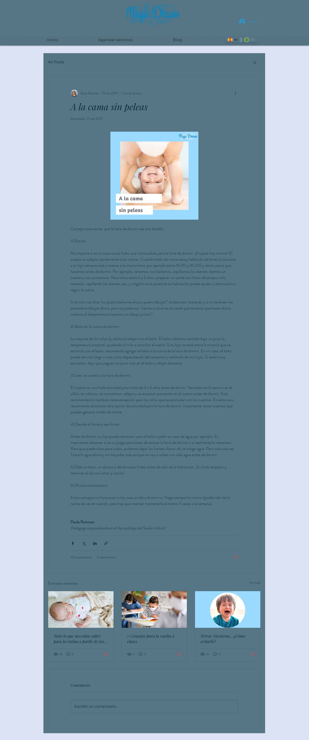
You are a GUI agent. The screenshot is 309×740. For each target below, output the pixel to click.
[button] (255, 62)
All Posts (56, 62)
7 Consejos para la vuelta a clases (150, 638)
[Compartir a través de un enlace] (106, 543)
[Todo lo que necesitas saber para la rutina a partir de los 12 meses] (81, 609)
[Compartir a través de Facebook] (73, 543)
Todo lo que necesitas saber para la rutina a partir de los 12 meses (79, 638)
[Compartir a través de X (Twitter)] (84, 543)
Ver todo (255, 582)
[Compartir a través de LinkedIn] (95, 543)
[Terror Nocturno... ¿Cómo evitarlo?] (227, 609)
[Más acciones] (235, 93)
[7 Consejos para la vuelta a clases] (154, 609)
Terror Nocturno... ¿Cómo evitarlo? (222, 638)
